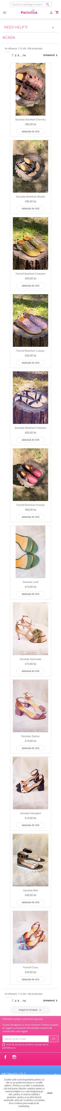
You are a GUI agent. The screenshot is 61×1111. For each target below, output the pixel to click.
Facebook (5, 1057)
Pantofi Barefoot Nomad (30, 505)
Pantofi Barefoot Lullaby (30, 351)
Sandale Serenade (30, 659)
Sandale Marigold (30, 813)
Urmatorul (51, 55)
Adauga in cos (30, 131)
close (49, 1093)
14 (24, 55)
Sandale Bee (30, 890)
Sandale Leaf (30, 582)
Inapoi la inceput (30, 1010)
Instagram (14, 1057)
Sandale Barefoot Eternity (30, 119)
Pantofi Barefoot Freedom (31, 274)
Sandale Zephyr (30, 736)
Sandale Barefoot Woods (30, 197)
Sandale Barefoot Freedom (30, 428)
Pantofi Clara (30, 967)
